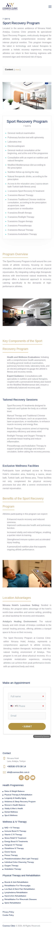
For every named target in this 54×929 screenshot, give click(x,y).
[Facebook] (27, 777)
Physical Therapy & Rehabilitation (18, 795)
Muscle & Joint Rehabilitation (16, 882)
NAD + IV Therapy (12, 828)
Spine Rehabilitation (12, 903)
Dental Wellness (11, 812)
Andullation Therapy (12, 869)
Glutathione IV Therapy (14, 848)
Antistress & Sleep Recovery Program (20, 801)
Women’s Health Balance (14, 805)
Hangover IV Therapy (13, 845)
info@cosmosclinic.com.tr (18, 772)
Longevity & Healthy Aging (15, 798)
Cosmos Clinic (9, 926)
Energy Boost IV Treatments (16, 841)
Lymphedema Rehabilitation (16, 892)
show (17, 70)
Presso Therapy (11, 855)
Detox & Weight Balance (14, 791)
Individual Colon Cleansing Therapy (19, 862)
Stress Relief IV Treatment (15, 838)
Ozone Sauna (10, 852)
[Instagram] (21, 777)
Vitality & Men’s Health (13, 808)
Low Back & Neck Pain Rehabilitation (19, 889)
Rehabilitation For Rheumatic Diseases (20, 899)
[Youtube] (32, 777)
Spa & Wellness (10, 815)
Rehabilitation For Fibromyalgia (17, 885)
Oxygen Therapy (11, 865)
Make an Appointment (16, 682)
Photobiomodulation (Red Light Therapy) (21, 859)
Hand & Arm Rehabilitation (15, 896)
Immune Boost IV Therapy (15, 831)
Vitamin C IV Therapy (13, 834)
